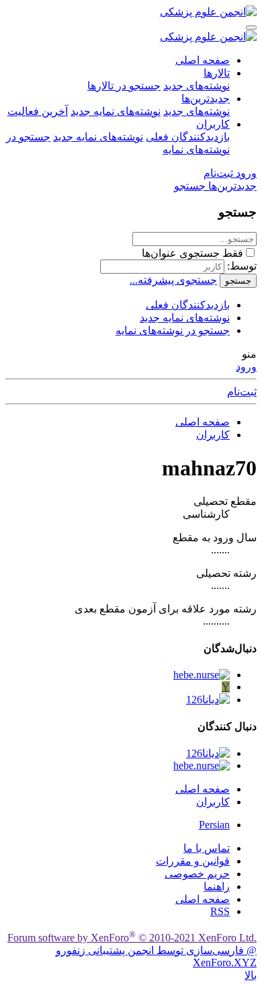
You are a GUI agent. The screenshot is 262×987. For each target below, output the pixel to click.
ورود (246, 366)
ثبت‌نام (242, 391)
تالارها (217, 73)
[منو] (251, 28)
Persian (214, 824)
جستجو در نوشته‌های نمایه (173, 330)
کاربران (213, 124)
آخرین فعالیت (37, 111)
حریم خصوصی (197, 873)
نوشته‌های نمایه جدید (116, 111)
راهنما (217, 886)
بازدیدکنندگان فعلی (188, 137)
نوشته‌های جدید (196, 85)
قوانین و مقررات (193, 861)
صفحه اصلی (202, 60)
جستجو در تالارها (124, 85)
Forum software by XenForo (132, 937)
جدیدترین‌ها (205, 98)
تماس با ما (206, 848)
